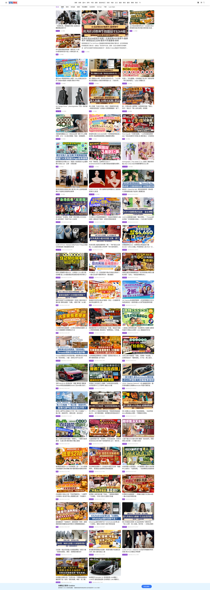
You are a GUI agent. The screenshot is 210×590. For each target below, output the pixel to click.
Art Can (99, 7)
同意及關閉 (146, 586)
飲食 (67, 7)
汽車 (105, 7)
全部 (62, 7)
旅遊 (78, 7)
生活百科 (92, 7)
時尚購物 (84, 7)
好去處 (73, 7)
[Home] (13, 2)
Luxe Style (112, 7)
